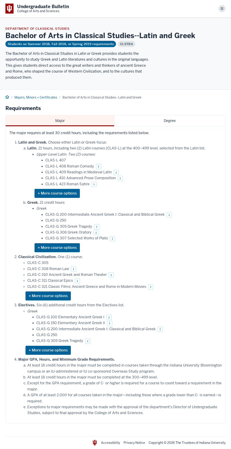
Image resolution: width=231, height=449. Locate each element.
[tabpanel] (115, 274)
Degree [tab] (170, 120)
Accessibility (110, 443)
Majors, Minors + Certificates (35, 97)
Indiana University (212, 443)
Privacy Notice (134, 443)
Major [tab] (60, 120)
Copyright (156, 443)
